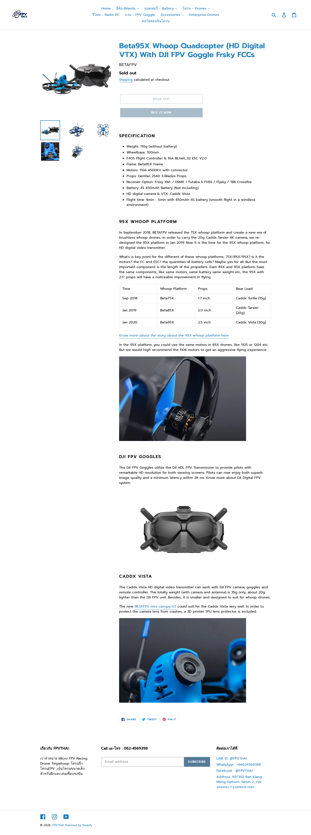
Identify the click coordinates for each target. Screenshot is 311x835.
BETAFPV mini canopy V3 (155, 606)
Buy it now (161, 112)
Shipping (126, 79)
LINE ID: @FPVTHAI (231, 758)
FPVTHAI (58, 825)
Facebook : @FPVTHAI (234, 770)
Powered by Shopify (78, 825)
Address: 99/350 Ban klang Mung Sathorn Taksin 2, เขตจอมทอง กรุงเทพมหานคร (239, 782)
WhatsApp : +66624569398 (238, 764)
